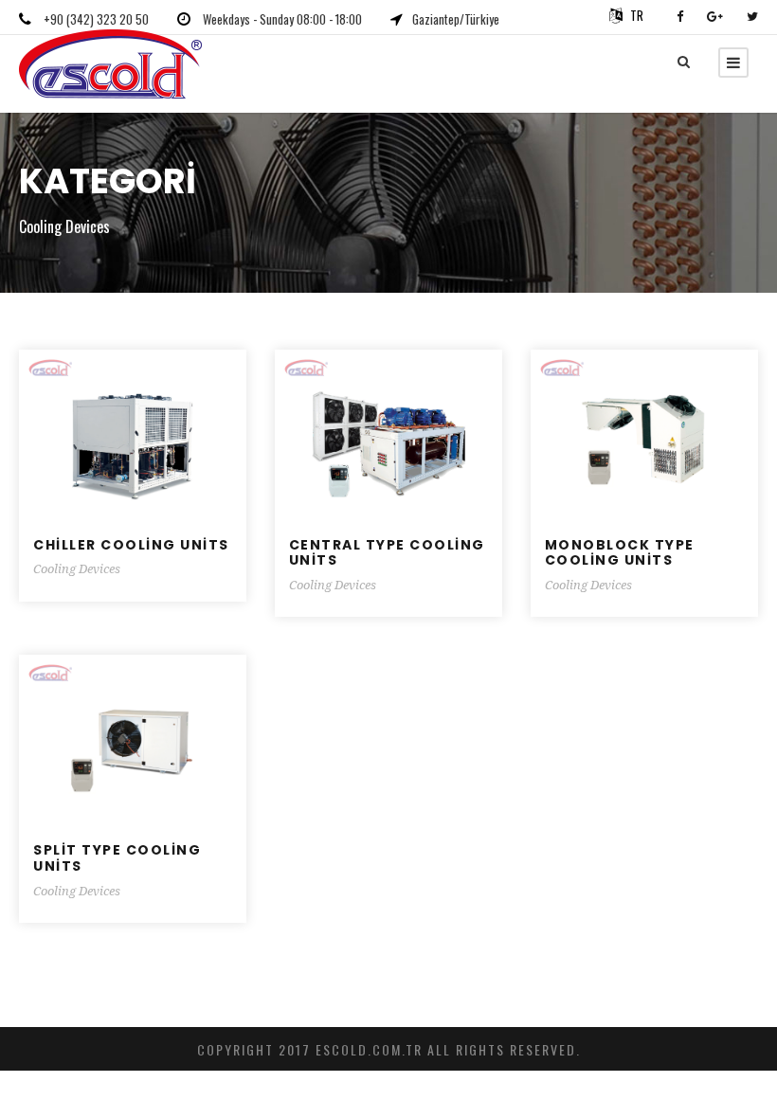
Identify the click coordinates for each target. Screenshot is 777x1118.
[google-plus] (715, 15)
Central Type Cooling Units (387, 552)
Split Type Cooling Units (117, 857)
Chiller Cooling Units (131, 544)
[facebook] (680, 15)
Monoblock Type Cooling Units (620, 552)
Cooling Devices (76, 569)
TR (636, 15)
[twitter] (752, 15)
